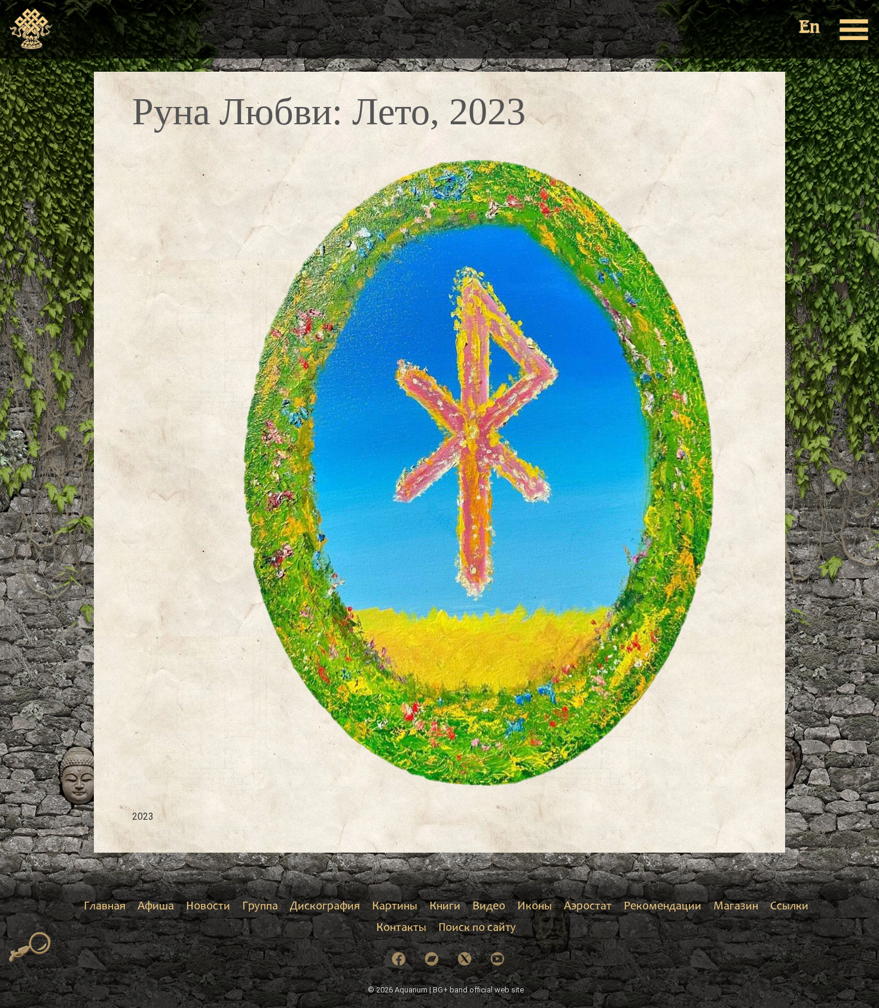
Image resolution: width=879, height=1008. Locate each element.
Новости (208, 907)
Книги (444, 907)
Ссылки (789, 907)
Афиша (156, 907)
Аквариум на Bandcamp (432, 959)
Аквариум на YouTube (497, 959)
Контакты (401, 929)
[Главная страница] (31, 29)
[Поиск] (30, 947)
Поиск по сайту (477, 929)
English (810, 28)
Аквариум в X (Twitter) (464, 959)
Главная (105, 907)
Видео (488, 907)
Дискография (325, 907)
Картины (394, 907)
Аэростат (588, 907)
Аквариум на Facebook (399, 959)
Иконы (534, 907)
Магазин (735, 907)
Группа (260, 907)
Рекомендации (662, 907)
